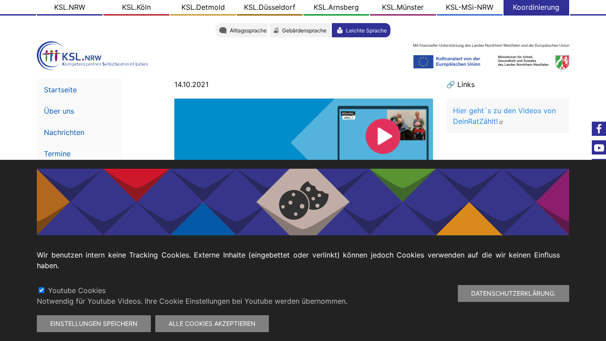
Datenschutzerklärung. (513, 293)
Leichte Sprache (366, 30)
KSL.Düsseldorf (269, 7)
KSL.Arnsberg (336, 7)
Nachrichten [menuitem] (64, 132)
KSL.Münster (403, 7)
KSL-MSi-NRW (469, 7)
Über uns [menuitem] (59, 111)
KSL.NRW (69, 7)
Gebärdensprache (304, 30)
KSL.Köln (136, 7)
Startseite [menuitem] (60, 89)
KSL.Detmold (203, 7)
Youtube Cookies (77, 290)
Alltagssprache (248, 30)
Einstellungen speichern (94, 323)
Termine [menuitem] (57, 153)
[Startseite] (94, 54)
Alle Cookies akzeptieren (212, 323)
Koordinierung (536, 7)
